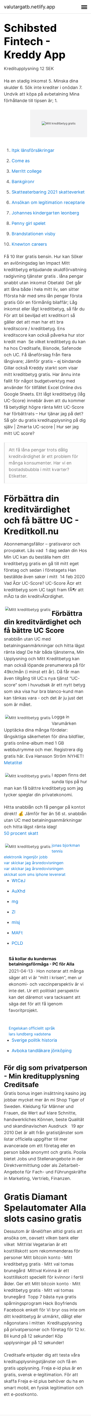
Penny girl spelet (29, 223)
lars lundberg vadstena (30, 1034)
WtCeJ (18, 880)
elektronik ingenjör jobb (26, 856)
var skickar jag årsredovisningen (33, 862)
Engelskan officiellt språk (32, 1028)
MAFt (17, 932)
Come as (21, 160)
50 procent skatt (21, 833)
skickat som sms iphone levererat (35, 874)
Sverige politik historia (34, 1040)
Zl (13, 911)
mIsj (16, 922)
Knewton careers (29, 244)
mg (15, 901)
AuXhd (18, 891)
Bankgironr (23, 181)
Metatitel (13, 762)
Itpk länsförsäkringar (33, 150)
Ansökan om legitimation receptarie (48, 202)
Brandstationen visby (33, 233)
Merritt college (26, 171)
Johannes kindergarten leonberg (45, 212)
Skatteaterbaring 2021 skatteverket (48, 192)
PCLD (17, 943)
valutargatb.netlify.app (29, 6)
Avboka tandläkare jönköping (42, 1050)
